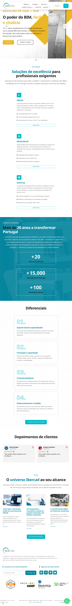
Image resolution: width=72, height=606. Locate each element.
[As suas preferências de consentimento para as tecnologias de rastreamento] (3, 603)
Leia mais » (5, 526)
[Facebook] (41, 572)
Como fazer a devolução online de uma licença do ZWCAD (12, 511)
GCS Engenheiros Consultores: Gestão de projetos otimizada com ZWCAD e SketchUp (35, 512)
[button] (27, 4)
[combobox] (58, 6)
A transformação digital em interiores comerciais (59, 510)
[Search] (65, 6)
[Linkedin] (50, 572)
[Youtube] (55, 572)
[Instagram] (46, 572)
